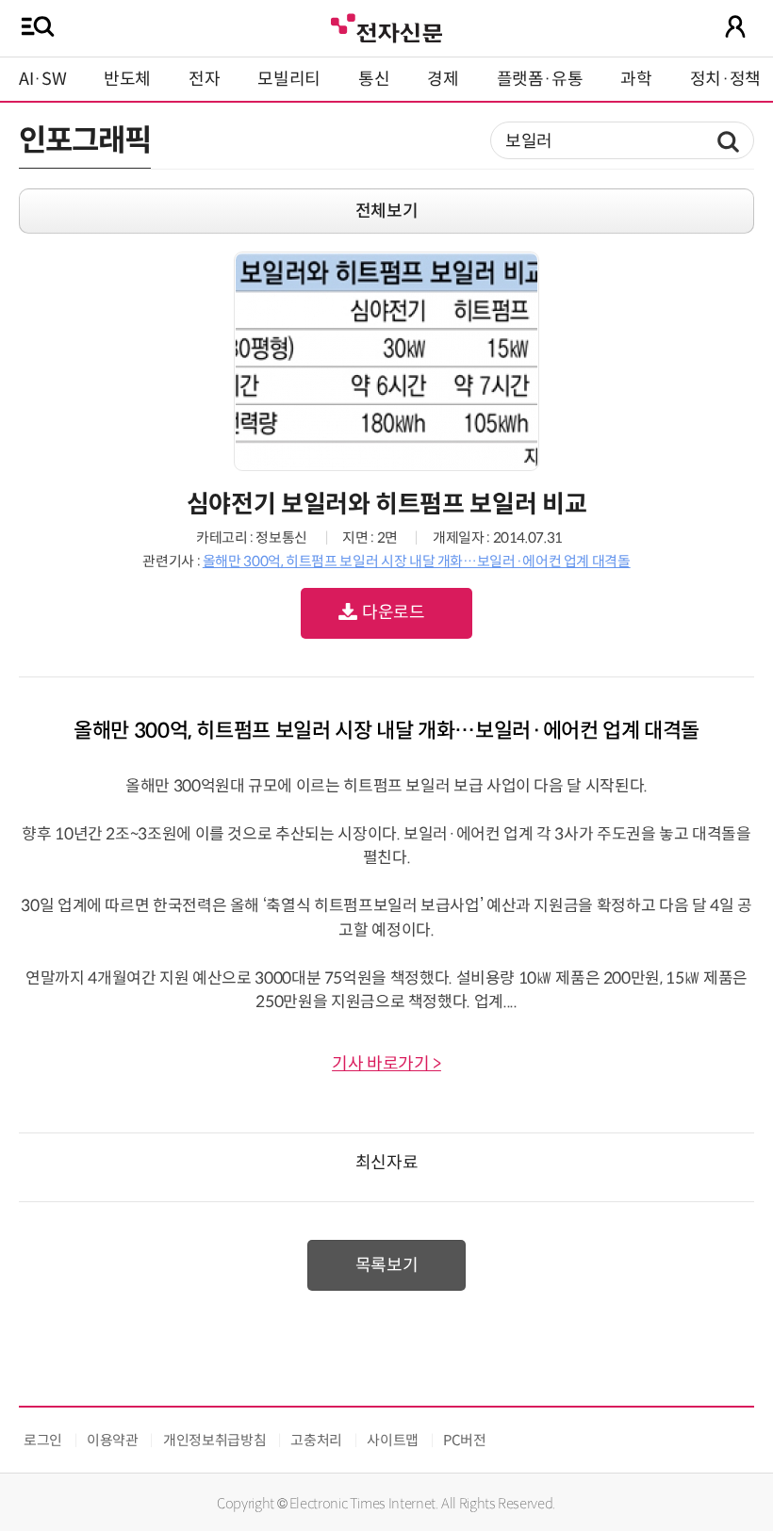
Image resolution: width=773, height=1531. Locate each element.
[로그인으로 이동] (735, 26)
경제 (442, 79)
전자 (204, 79)
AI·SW (42, 79)
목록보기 (387, 1265)
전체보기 (387, 211)
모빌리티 (289, 79)
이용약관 (113, 1440)
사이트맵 (393, 1440)
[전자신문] (386, 26)
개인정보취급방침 (214, 1440)
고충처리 (316, 1440)
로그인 (43, 1440)
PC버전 (464, 1440)
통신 (373, 79)
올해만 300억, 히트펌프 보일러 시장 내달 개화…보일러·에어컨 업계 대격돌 (417, 561)
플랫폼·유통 (540, 79)
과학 (635, 79)
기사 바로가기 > (386, 1063)
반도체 (127, 79)
